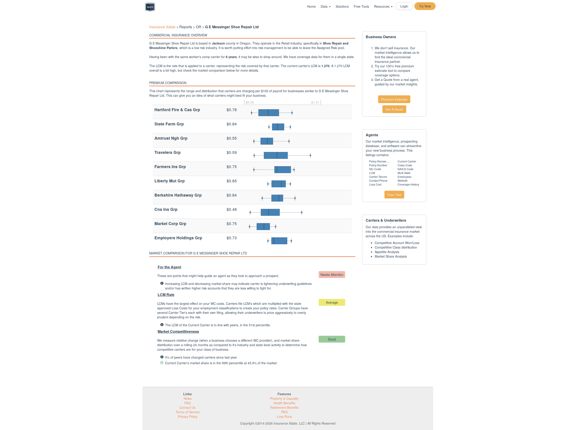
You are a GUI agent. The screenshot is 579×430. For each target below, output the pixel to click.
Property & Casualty (284, 398)
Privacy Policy (187, 416)
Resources (382, 6)
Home (311, 6)
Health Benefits (284, 403)
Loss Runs (284, 416)
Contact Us (187, 407)
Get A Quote (394, 109)
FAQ (187, 403)
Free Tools (361, 6)
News (188, 398)
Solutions (342, 6)
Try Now (425, 6)
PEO (284, 412)
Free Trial (394, 194)
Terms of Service (188, 412)
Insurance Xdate (162, 26)
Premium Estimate (394, 99)
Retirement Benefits (284, 407)
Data (324, 6)
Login (404, 6)
